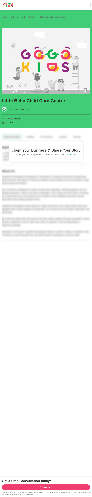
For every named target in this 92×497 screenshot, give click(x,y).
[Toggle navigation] (87, 5)
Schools (14, 17)
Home (4, 17)
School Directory (29, 17)
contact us (72, 154)
